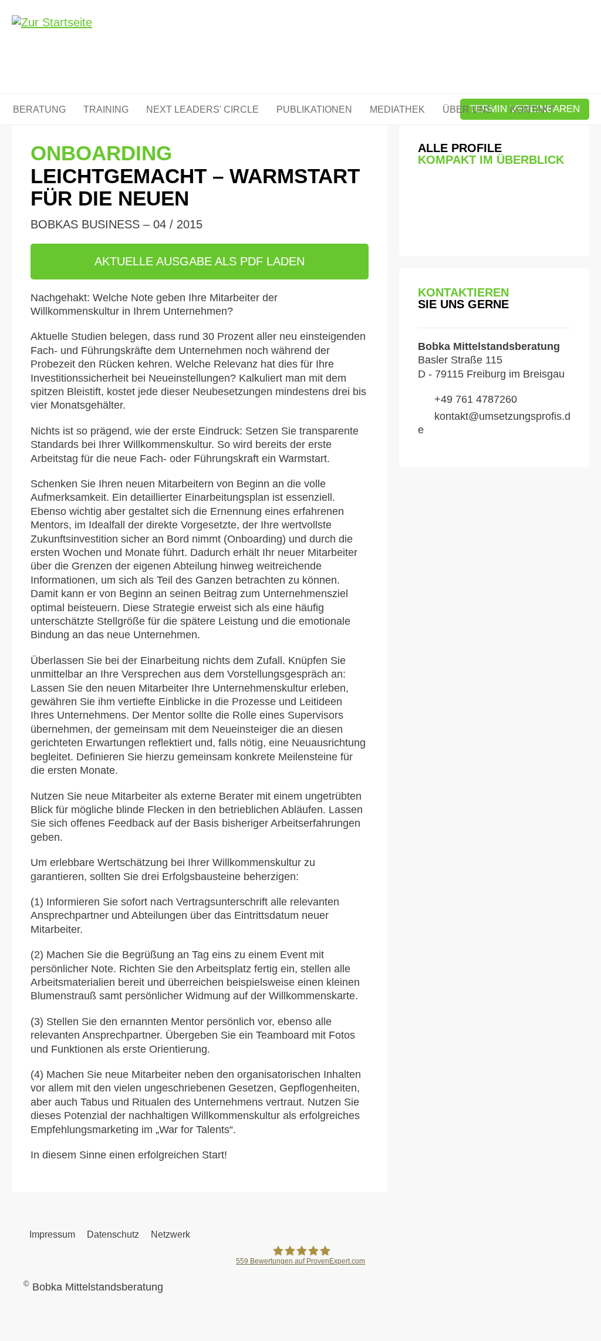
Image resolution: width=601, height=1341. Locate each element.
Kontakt (532, 109)
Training (106, 109)
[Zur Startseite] (52, 48)
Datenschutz (113, 1234)
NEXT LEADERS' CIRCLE (202, 109)
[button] (426, 195)
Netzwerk (170, 1234)
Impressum (52, 1234)
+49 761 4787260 (475, 399)
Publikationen (314, 109)
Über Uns (467, 109)
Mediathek (397, 109)
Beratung (39, 109)
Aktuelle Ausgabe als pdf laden (199, 261)
